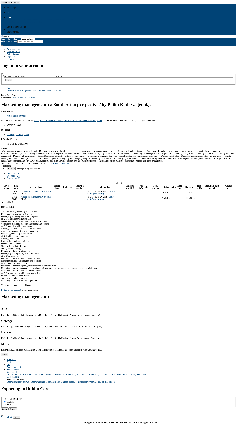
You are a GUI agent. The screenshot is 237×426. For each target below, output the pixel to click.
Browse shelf (101, 192)
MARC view (18, 98)
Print (9, 362)
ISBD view (30, 98)
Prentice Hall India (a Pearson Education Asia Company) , (71, 120)
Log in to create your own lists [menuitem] (29, 22)
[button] (8, 12)
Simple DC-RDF (14, 399)
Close (4, 355)
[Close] (2, 73)
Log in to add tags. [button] (61, 163)
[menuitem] (11, 20)
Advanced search (14, 49)
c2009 (99, 120)
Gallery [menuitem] (70, 20)
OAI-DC (11, 402)
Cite (8, 364)
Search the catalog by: (10, 39)
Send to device (13, 369)
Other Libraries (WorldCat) (18, 382)
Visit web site (7, 417)
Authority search (14, 54)
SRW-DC (11, 404)
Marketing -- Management (18, 134)
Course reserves (13, 51)
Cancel (13, 409)
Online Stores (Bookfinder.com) (75, 382)
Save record (12, 372)
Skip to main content (10, 3)
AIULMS (5, 5)
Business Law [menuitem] (37, 20)
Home (9, 88)
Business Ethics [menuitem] (24, 20)
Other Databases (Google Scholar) (45, 382)
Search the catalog (9, 41)
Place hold (11, 359)
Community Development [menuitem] (55, 20)
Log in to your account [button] (11, 290)
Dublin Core (20, 374)
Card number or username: (14, 76)
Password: (57, 76)
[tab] (13, 176)
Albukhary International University (36, 191)
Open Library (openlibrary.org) (102, 382)
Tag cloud (11, 56)
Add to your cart (14, 367)
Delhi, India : (40, 120)
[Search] (2, 45)
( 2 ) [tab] (13, 173)
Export (4, 409)
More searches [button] (13, 377)
